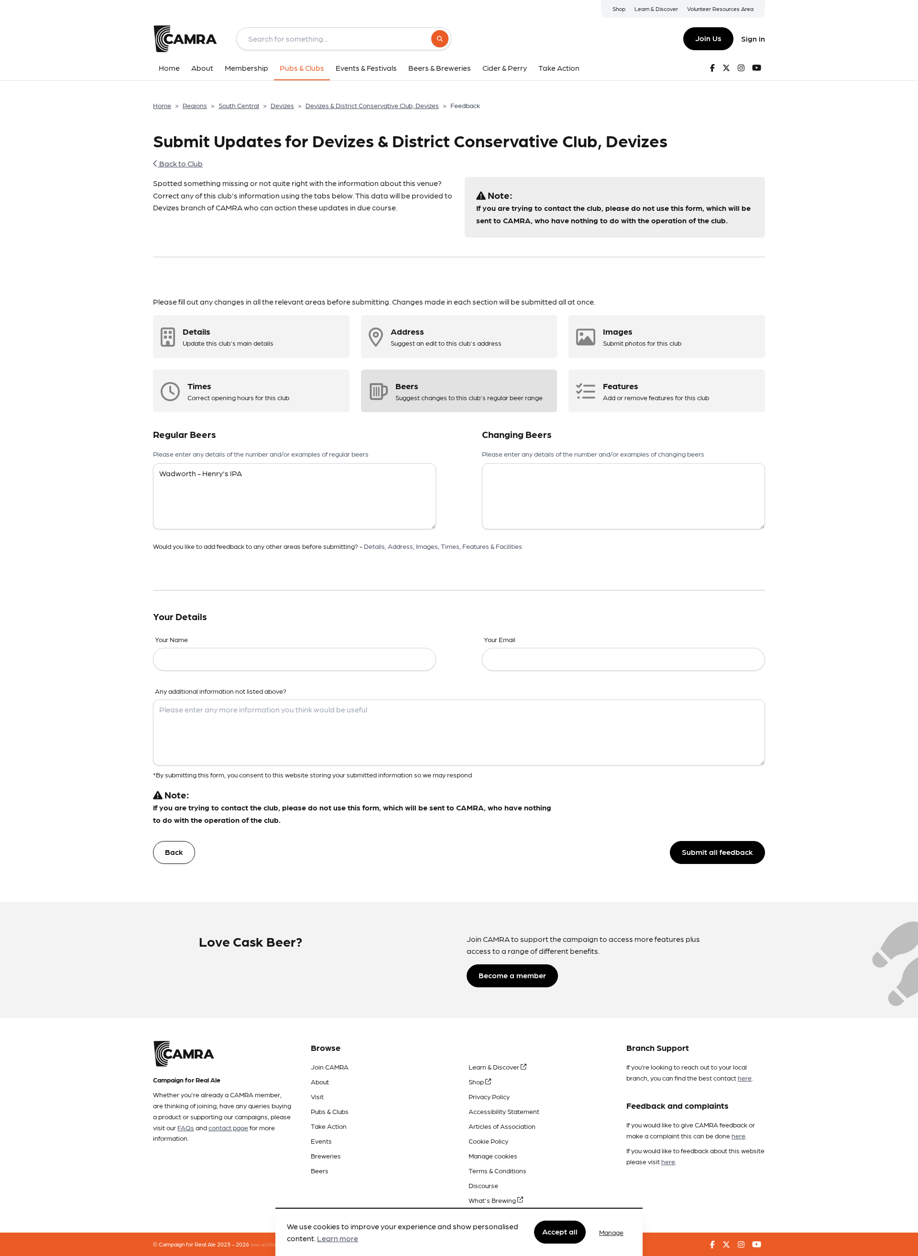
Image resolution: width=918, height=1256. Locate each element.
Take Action (329, 1126)
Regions (195, 105)
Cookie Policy (488, 1141)
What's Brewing (493, 1200)
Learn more (337, 1238)
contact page (228, 1127)
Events (321, 1141)
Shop (618, 8)
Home (162, 105)
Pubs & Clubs (330, 1111)
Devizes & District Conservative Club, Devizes (372, 105)
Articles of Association (502, 1126)
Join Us (708, 38)
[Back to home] (185, 38)
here (745, 1077)
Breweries (326, 1155)
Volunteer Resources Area (720, 8)
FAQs (185, 1127)
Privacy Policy (489, 1096)
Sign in (753, 38)
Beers (319, 1170)
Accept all (560, 1231)
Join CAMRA (330, 1066)
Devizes (282, 105)
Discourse (483, 1185)
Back (174, 851)
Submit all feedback (717, 851)
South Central (239, 105)
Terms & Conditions (497, 1170)
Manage (611, 1232)
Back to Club (180, 163)
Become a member (512, 975)
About (320, 1081)
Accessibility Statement (504, 1111)
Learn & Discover (656, 8)
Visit (317, 1096)
